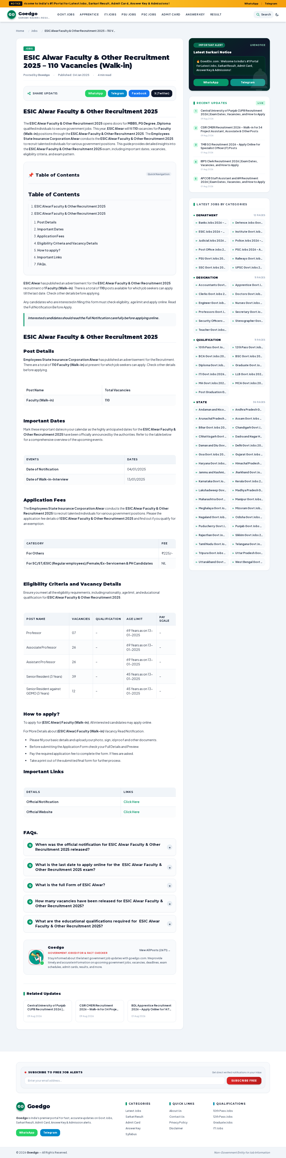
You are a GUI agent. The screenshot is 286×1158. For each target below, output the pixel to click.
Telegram (271, 3)
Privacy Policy (178, 1122)
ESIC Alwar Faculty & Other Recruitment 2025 (69, 206)
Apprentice (89, 14)
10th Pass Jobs (223, 1111)
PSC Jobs (148, 14)
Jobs (34, 30)
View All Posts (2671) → (154, 950)
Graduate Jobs (223, 1122)
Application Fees (50, 236)
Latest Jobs (133, 1111)
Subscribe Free (244, 1080)
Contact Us (177, 1116)
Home (20, 30)
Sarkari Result (134, 1116)
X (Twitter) (161, 93)
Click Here (131, 802)
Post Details (46, 222)
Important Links (49, 257)
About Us (175, 1111)
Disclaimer (176, 1128)
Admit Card (171, 14)
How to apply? (48, 250)
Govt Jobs (65, 14)
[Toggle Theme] (277, 14)
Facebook (139, 93)
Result (216, 14)
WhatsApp (251, 3)
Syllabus (131, 1134)
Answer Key (195, 14)
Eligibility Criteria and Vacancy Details (67, 243)
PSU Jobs (129, 14)
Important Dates (50, 229)
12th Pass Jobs (223, 1116)
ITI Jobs (110, 14)
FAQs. (42, 264)
